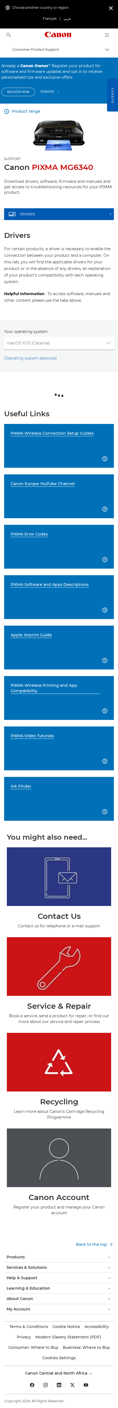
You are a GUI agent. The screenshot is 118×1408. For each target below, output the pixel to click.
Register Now (18, 92)
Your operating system (26, 331)
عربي (67, 18)
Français (50, 18)
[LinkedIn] (59, 1385)
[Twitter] (72, 1385)
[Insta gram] (45, 1385)
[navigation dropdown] (107, 35)
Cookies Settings (59, 1357)
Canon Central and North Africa (56, 1373)
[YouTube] (86, 1385)
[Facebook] (32, 1385)
